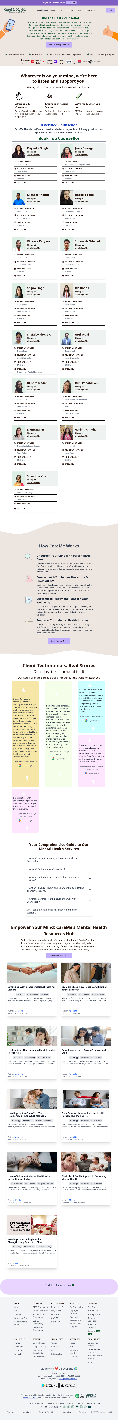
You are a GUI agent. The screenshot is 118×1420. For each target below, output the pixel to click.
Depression (56, 1346)
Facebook (18, 1346)
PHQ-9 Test (56, 1310)
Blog (16, 1307)
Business (70, 1403)
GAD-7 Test (56, 1318)
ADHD (72, 1346)
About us (91, 1403)
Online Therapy (39, 1343)
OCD (53, 1350)
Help (31, 1403)
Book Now (71, 3)
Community (40, 1403)
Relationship (56, 1354)
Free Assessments (56, 1403)
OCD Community (40, 1310)
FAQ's (100, 1403)
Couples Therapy (40, 1346)
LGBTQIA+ (74, 1356)
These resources (30, 1397)
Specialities (67, 1412)
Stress (72, 1343)
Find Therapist (39, 1356)
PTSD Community (40, 1307)
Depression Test (58, 1307)
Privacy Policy (94, 1314)
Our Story (92, 1307)
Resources (89, 10)
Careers (91, 1331)
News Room (93, 1310)
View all (91, 1362)
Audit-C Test (56, 1314)
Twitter (17, 1343)
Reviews (10, 1412)
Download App (20, 1318)
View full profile (33, 155)
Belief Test (55, 1322)
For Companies (67, 10)
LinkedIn (18, 1354)
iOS (15, 1310)
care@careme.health (68, 1378)
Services (80, 1403)
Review (78, 10)
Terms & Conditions (47, 1412)
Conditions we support (46, 10)
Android (17, 1314)
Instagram (19, 1350)
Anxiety (54, 1343)
